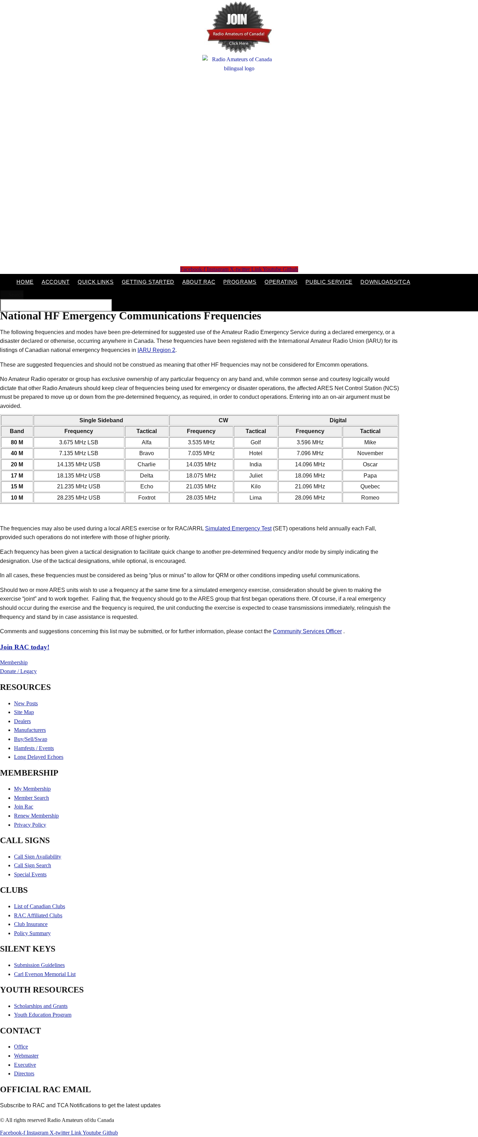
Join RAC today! (24, 647)
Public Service (328, 282)
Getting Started (148, 282)
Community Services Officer (307, 631)
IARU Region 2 (156, 350)
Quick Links (96, 282)
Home (25, 282)
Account (56, 282)
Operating (281, 282)
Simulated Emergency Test (238, 528)
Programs (239, 282)
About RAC (198, 282)
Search (15, 295)
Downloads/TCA (385, 282)
